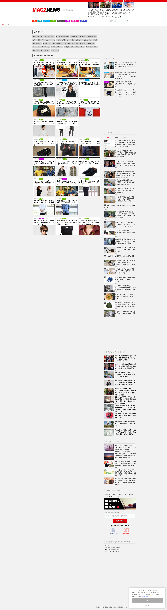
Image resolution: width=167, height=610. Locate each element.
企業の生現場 (92, 36)
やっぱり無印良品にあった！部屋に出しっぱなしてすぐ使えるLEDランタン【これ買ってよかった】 (125, 199)
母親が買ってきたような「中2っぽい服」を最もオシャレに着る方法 (89, 64)
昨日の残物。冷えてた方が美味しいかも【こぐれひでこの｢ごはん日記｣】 (125, 296)
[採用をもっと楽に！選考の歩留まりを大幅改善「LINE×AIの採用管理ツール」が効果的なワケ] (109, 68)
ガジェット (56, 50)
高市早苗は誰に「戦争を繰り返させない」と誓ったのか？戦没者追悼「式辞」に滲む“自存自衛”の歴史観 (125, 382)
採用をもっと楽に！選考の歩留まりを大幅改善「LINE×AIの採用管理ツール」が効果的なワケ (125, 64)
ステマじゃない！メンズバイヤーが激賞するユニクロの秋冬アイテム (44, 182)
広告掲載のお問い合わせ (112, 547)
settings (147, 605)
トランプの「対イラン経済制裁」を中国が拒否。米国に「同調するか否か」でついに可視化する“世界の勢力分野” (93, 13)
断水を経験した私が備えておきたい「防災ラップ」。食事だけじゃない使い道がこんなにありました (125, 241)
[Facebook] (64, 10)
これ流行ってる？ (93, 47)
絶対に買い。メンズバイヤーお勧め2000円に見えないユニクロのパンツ (67, 123)
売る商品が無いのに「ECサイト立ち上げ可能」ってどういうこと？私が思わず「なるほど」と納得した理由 (125, 92)
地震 (95, 40)
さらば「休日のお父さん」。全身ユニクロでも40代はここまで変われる (89, 143)
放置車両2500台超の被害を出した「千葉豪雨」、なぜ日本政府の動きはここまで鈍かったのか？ (125, 182)
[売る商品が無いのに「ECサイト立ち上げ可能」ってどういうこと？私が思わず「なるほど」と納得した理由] (109, 96)
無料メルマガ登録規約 (110, 512)
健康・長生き (38, 43)
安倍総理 (36, 36)
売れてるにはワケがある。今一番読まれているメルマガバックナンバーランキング (44, 222)
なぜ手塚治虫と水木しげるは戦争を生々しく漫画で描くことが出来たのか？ (125, 424)
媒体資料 (107, 545)
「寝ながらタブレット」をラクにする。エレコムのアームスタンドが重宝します (125, 249)
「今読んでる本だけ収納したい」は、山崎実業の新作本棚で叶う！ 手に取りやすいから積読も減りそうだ (125, 287)
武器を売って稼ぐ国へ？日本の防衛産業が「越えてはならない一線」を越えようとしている (125, 415)
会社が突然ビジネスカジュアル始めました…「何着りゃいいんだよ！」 (89, 182)
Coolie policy (145, 596)
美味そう (91, 43)
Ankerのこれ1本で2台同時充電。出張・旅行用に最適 (119, 256)
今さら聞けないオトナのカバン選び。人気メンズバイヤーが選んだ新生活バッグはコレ (67, 222)
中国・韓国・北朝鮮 (63, 36)
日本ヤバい (75, 36)
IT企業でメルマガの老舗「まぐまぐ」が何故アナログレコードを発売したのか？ (125, 84)
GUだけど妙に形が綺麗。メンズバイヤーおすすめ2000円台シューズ (89, 163)
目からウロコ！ (73, 43)
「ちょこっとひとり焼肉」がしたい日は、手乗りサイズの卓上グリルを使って (125, 232)
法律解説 (83, 36)
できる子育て (69, 47)
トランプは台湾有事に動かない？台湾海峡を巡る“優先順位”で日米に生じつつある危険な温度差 (125, 358)
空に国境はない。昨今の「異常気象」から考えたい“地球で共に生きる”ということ (125, 190)
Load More (67, 239)
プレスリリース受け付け (112, 551)
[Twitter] (67, 10)
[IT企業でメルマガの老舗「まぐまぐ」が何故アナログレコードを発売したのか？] (109, 87)
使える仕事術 (61, 40)
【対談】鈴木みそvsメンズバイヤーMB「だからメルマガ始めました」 (67, 182)
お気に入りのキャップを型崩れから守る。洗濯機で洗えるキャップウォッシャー (125, 279)
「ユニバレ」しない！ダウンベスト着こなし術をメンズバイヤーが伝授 (67, 163)
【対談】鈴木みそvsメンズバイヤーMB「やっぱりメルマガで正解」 (44, 163)
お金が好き (88, 40)
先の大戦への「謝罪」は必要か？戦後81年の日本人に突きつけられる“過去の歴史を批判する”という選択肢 (125, 432)
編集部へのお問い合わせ (112, 549)
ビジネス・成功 (50, 40)
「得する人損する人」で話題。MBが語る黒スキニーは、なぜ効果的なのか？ (43, 83)
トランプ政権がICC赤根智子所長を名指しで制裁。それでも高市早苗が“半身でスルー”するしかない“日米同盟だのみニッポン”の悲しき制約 (117, 13)
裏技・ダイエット (58, 47)
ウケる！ (83, 43)
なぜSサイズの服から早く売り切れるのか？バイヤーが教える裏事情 (89, 103)
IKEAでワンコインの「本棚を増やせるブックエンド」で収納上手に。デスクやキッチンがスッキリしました (125, 224)
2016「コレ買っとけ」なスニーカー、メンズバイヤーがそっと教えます (44, 143)
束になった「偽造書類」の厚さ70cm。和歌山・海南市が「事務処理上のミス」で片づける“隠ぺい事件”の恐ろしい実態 (105, 13)
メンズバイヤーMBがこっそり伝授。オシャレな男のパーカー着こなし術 (67, 103)
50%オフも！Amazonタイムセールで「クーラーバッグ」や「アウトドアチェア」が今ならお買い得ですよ (125, 304)
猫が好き (36, 50)
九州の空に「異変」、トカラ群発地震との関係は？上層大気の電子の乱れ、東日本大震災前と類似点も (125, 455)
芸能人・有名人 (80, 47)
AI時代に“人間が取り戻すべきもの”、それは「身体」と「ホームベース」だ (128, 11)
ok (147, 600)
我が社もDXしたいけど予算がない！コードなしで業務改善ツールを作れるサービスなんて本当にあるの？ (125, 173)
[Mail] (72, 10)
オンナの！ (37, 47)
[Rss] (69, 10)
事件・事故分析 (38, 40)
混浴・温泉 (48, 43)
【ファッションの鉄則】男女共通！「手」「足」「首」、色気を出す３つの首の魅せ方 (89, 222)
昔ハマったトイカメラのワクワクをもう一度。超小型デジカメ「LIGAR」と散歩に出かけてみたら (125, 262)
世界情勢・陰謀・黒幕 (48, 36)
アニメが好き (46, 50)
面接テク (79, 40)
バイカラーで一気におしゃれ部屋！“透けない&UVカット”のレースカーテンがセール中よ (125, 271)
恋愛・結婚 (46, 47)
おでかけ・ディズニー (60, 43)
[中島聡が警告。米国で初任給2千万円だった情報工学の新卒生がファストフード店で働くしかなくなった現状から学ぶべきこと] (109, 78)
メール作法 (71, 40)
